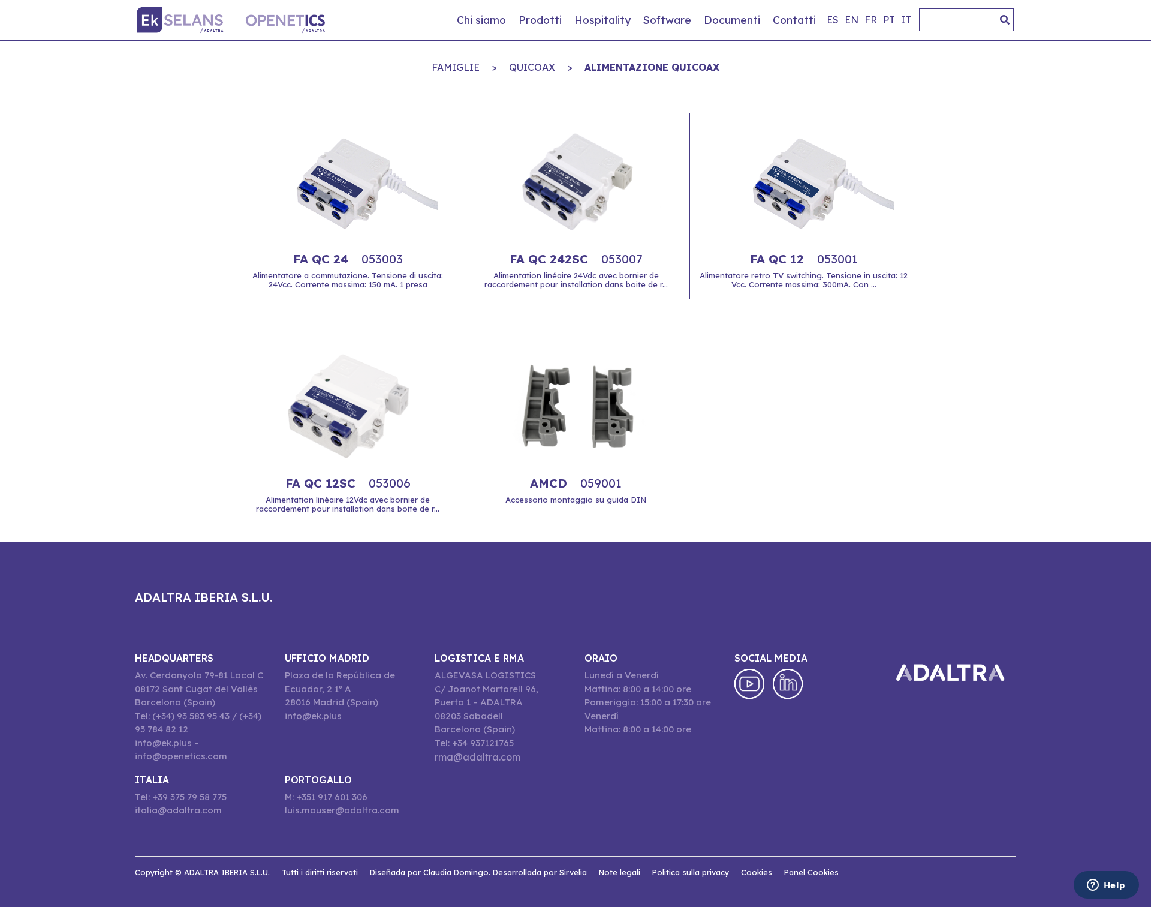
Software (667, 19)
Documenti (732, 19)
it (906, 20)
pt (889, 20)
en (851, 20)
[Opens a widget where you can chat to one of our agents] (1106, 886)
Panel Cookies (811, 872)
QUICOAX (532, 67)
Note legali (619, 872)
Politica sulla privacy (690, 872)
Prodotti (540, 19)
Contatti (794, 19)
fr (870, 20)
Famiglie (456, 67)
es (833, 20)
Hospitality (602, 19)
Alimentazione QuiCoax (651, 67)
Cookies (756, 872)
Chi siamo (481, 19)
